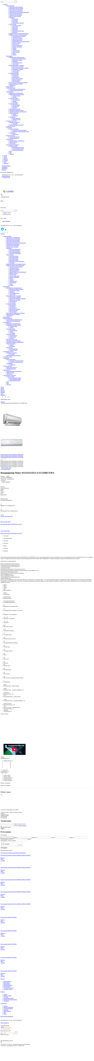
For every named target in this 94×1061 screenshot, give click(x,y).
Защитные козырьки (17, 38)
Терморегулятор (16, 119)
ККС (10, 152)
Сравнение (4, 167)
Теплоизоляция (16, 50)
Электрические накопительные (17, 89)
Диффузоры (12, 85)
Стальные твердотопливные (19, 130)
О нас (5, 162)
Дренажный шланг (17, 37)
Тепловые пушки (13, 98)
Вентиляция (9, 56)
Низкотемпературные (17, 150)
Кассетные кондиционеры (16, 9)
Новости (6, 159)
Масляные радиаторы (14, 109)
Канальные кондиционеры (16, 11)
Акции (5, 156)
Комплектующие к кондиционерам (18, 34)
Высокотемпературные (18, 147)
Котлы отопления (13, 129)
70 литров (14, 123)
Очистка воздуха (10, 135)
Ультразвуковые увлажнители (16, 140)
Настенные (15, 19)
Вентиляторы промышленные (16, 57)
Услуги (5, 155)
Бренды (5, 158)
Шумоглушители (16, 80)
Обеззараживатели (14, 138)
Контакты (6, 163)
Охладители (15, 76)
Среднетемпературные (18, 148)
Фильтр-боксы (16, 77)
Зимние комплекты (17, 40)
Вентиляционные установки (16, 65)
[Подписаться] (15, 1032)
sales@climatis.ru (6, 176)
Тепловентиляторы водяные (16, 110)
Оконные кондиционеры (15, 15)
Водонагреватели (10, 87)
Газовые (14, 97)
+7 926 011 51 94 (6, 177)
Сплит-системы (13, 146)
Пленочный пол (16, 118)
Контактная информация (7, 1016)
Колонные (14, 32)
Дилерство (6, 1001)
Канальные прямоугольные (19, 58)
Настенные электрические (16, 362)
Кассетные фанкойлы (14, 250)
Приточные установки (18, 66)
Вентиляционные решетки (16, 83)
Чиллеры (11, 154)
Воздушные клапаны (17, 78)
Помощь (6, 160)
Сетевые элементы (14, 73)
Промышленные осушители (16, 125)
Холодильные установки (12, 144)
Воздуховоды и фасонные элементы (18, 82)
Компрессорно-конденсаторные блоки (19, 33)
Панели (14, 48)
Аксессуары (15, 64)
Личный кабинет (6, 165)
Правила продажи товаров (10, 999)
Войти (2, 828)
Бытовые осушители (14, 122)
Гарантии (6, 1010)
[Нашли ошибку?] (47, 1059)
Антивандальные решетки (19, 36)
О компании (4, 1003)
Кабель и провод (16, 42)
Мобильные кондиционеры (16, 8)
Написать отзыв (4, 815)
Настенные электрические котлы (20, 131)
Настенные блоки (13, 257)
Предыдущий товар (6, 467)
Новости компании (8, 1007)
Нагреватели (15, 74)
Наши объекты (7, 1011)
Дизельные (15, 102)
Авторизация (4, 816)
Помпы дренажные (17, 46)
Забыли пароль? (22, 825)
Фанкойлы (12, 17)
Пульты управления (17, 45)
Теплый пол (12, 117)
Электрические (16, 95)
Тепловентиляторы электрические (18, 111)
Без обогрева (15, 106)
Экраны (14, 54)
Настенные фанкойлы (14, 249)
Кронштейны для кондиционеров (20, 41)
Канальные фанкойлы (14, 252)
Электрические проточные (16, 90)
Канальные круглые (17, 60)
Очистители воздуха (14, 136)
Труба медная (15, 52)
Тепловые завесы (13, 103)
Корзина (4, 169)
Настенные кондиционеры (16, 7)
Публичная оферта (8, 1008)
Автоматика (12, 132)
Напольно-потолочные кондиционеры (19, 12)
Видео (5, 1013)
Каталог (6, 4)
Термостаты (15, 134)
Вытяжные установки (17, 69)
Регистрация (4, 817)
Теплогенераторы (13, 113)
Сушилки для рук (10, 126)
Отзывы (6, 1006)
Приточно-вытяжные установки (20, 68)
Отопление (9, 127)
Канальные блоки (13, 260)
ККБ (10, 151)
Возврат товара (7, 995)
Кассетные (15, 20)
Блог (5, 1012)
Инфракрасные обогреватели (16, 94)
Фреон (14, 53)
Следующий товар (5, 469)
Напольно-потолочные (18, 23)
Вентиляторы (9, 86)
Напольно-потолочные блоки (16, 261)
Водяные (14, 107)
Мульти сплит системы (15, 16)
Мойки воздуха (13, 142)
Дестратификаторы (17, 62)
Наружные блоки (16, 25)
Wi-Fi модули (15, 44)
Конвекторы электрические (16, 93)
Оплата (5, 994)
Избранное (4, 168)
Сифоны (14, 49)
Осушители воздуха (11, 121)
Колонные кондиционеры (15, 13)
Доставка (6, 997)
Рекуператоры (15, 81)
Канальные (15, 21)
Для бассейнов (16, 70)
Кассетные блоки (13, 258)
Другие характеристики (7, 516)
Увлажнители (9, 139)
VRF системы (12, 24)
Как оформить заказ (8, 998)
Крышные (14, 61)
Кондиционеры (10, 5)
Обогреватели (10, 91)
